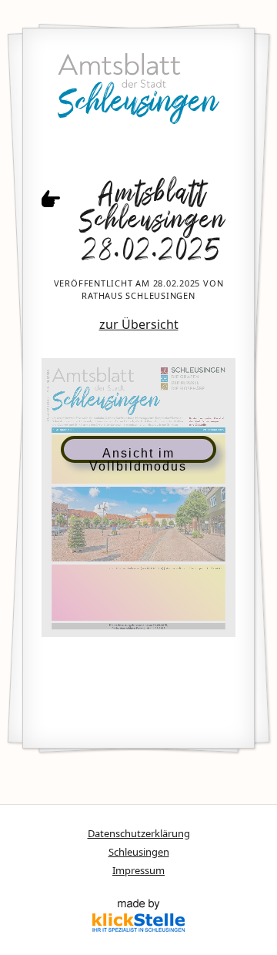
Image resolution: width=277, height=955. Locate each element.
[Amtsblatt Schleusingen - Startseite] (138, 92)
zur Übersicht (139, 324)
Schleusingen (138, 852)
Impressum (138, 870)
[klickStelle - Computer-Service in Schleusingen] (138, 918)
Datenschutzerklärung (139, 833)
